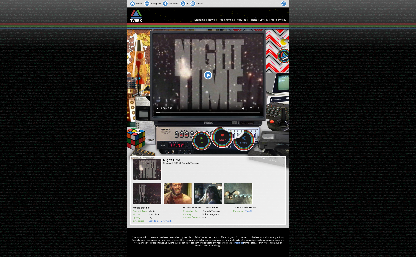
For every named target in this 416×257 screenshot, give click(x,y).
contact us (237, 243)
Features (241, 19)
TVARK (248, 211)
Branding (199, 19)
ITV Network (165, 221)
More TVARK (278, 19)
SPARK (264, 19)
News (211, 19)
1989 (176, 163)
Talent (253, 19)
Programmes (225, 19)
